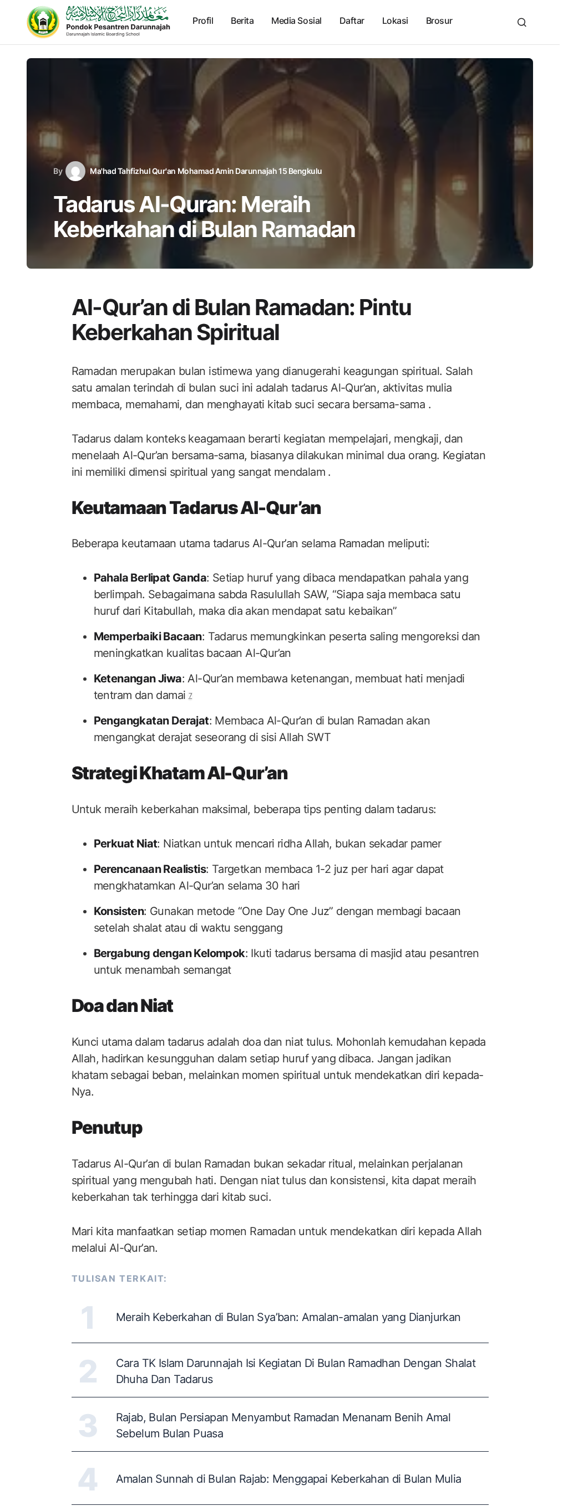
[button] (522, 22)
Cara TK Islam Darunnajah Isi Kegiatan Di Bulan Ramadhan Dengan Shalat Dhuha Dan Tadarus (296, 1371)
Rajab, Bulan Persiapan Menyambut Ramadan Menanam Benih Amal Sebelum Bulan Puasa (283, 1425)
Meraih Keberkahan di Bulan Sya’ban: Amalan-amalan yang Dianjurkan (288, 1317)
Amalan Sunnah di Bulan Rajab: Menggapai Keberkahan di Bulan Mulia (289, 1479)
